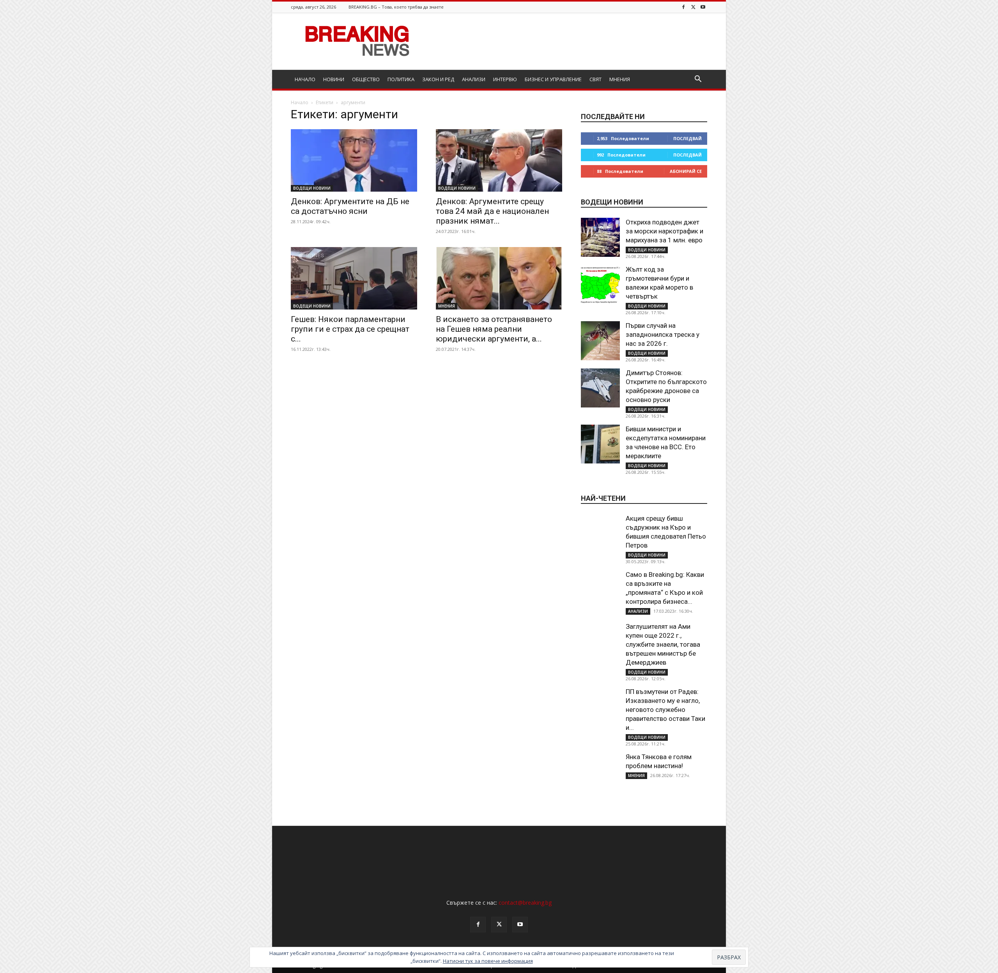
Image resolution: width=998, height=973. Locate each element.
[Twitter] (693, 7)
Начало (299, 102)
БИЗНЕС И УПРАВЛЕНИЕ (553, 79)
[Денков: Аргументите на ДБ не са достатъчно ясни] (354, 160)
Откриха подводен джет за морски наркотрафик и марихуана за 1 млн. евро (664, 231)
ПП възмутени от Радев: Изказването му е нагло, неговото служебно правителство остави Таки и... (665, 709)
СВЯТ (595, 79)
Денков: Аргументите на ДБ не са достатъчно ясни (350, 206)
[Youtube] (703, 7)
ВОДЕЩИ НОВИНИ (312, 188)
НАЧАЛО (305, 79)
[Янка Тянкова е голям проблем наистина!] (600, 772)
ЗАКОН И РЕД (438, 79)
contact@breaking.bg (525, 902)
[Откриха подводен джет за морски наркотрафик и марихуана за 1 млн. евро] (600, 237)
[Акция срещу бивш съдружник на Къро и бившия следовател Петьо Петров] (600, 533)
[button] (697, 80)
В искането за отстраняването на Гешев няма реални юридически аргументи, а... (494, 329)
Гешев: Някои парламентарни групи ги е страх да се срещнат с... (350, 329)
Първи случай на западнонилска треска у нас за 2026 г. (662, 334)
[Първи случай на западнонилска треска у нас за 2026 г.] (600, 340)
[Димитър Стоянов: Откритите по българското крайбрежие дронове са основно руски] (600, 387)
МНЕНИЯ (619, 79)
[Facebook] (683, 7)
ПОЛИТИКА (401, 79)
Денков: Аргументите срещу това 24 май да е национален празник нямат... (492, 211)
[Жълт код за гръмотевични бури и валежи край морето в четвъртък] (600, 284)
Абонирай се (686, 171)
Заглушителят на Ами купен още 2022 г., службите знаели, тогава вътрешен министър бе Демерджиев (663, 644)
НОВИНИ (333, 79)
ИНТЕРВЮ (505, 79)
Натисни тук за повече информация (488, 960)
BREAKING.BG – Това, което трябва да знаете (396, 7)
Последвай (687, 138)
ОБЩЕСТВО (366, 79)
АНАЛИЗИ (473, 79)
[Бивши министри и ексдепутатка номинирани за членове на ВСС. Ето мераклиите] (600, 444)
